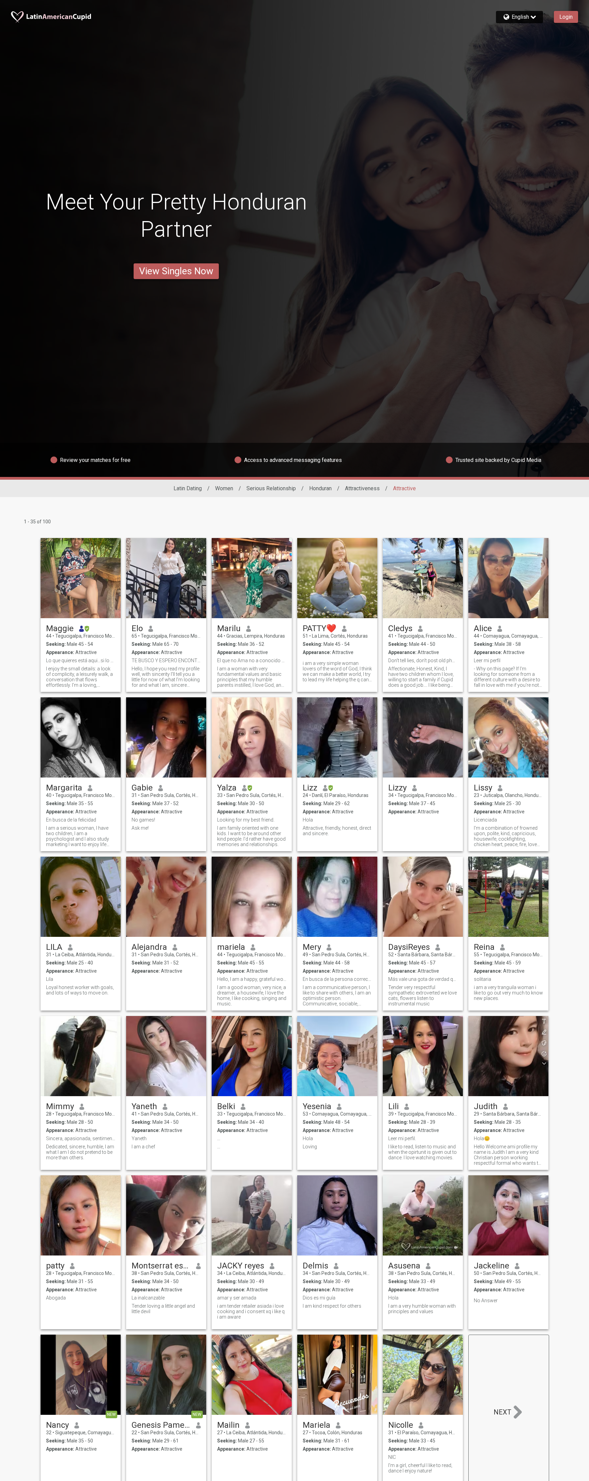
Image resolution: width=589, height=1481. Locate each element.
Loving (310, 1146)
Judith (486, 1106)
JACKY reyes (240, 1266)
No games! (143, 820)
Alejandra (149, 947)
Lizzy (397, 788)
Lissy (483, 788)
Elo (137, 628)
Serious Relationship (271, 488)
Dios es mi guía (319, 1298)
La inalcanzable (148, 1298)
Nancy (57, 1425)
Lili (393, 1106)
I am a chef (143, 1146)
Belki (226, 1106)
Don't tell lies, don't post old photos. (422, 660)
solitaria (482, 979)
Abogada (56, 1298)
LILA (54, 947)
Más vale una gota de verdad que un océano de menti (422, 979)
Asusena (404, 1266)
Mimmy (60, 1106)
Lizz (310, 788)
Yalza (227, 788)
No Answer (486, 1300)
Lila (49, 979)
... (218, 1138)
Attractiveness (362, 488)
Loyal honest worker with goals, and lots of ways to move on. (80, 990)
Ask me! (140, 828)
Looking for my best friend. (245, 820)
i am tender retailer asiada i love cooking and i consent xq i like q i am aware (251, 1311)
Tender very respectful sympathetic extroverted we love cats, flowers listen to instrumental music (422, 995)
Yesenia (317, 1106)
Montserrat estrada (161, 1266)
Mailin (228, 1425)
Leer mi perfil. (402, 1138)
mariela (231, 947)
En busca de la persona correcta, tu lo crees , (337, 979)
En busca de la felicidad (71, 820)
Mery (312, 947)
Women (224, 488)
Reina (484, 947)
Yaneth (144, 1106)
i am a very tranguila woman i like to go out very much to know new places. (508, 993)
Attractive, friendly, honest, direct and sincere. (337, 830)
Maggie (60, 628)
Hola (308, 820)
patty (55, 1266)
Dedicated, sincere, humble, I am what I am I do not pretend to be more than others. (80, 1152)
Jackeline (491, 1266)
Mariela (316, 1425)
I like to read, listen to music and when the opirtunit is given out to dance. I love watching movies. (422, 1152)
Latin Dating (187, 488)
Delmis (315, 1266)
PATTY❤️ (319, 628)
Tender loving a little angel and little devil (163, 1308)
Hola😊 (482, 1138)
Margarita (64, 788)
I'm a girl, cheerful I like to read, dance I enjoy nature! (420, 1468)
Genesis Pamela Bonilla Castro (161, 1425)
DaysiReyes (409, 947)
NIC (392, 1457)
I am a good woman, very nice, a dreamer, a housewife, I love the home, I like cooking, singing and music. (251, 995)
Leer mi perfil (487, 660)
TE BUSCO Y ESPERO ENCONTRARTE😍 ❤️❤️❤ (166, 660)
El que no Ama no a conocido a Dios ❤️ (251, 660)
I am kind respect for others (332, 1306)
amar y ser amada (236, 1298)
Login (566, 17)
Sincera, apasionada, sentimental (80, 1138)
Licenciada (485, 820)
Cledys (400, 628)
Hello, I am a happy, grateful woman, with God (251, 979)
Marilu (229, 628)
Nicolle (400, 1425)
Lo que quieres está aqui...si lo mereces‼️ (80, 660)
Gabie (142, 788)
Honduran (320, 488)
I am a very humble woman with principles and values (422, 1308)
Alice (483, 628)
